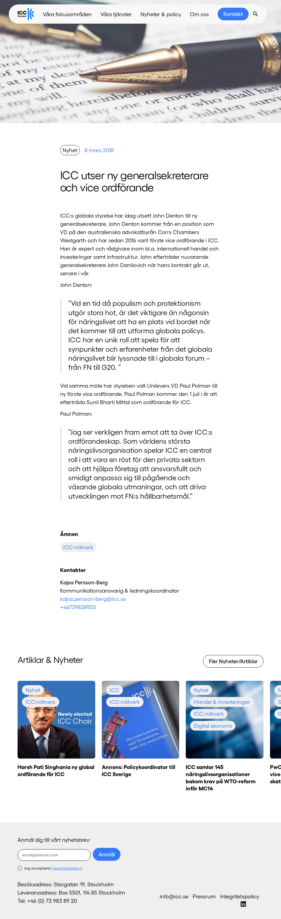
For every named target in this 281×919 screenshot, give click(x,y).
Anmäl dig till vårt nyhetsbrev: (54, 839)
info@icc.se (174, 896)
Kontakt (233, 13)
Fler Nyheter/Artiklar (233, 661)
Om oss (199, 14)
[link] (233, 14)
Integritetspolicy (239, 896)
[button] (67, 14)
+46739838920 (78, 607)
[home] (26, 14)
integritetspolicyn (67, 868)
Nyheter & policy (160, 14)
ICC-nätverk (78, 547)
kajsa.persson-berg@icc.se (93, 598)
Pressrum (204, 896)
